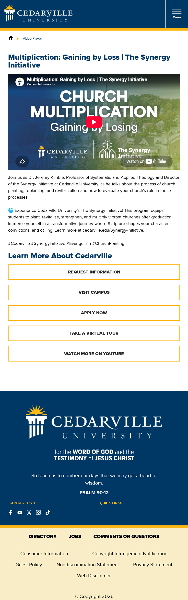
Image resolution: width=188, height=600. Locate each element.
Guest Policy (28, 564)
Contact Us (21, 503)
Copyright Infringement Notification (129, 553)
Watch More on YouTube (94, 354)
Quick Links (111, 503)
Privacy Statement (152, 564)
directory (42, 536)
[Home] (11, 38)
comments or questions (126, 536)
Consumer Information (44, 553)
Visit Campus (94, 292)
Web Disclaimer (94, 575)
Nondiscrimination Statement (88, 564)
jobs (75, 536)
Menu (177, 17)
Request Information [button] (94, 272)
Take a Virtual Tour (94, 333)
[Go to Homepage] (38, 20)
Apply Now (94, 313)
